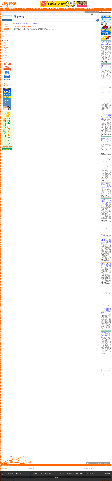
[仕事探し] (37, 8)
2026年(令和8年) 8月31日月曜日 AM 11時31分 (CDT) (102, 14)
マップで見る (5, 34)
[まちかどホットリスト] (25, 8)
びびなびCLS (4, 471)
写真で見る (5, 36)
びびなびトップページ (7, 85)
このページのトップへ (106, 465)
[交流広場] (80, 8)
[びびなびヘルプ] (104, 8)
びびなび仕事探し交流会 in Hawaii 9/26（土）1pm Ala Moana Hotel (26, 23)
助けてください (5, 55)
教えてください (5, 57)
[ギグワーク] (92, 8)
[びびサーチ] (4, 8)
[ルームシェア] (62, 8)
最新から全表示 (5, 24)
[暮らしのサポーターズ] (74, 8)
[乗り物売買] (51, 8)
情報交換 (4, 42)
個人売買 (48, 471)
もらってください (6, 52)
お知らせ (4, 45)
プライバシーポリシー (18, 465)
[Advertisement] (106, 386)
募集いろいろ (5, 50)
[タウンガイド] (18, 8)
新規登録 (7, 20)
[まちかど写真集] (86, 8)
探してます (5, 53)
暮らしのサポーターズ (69, 471)
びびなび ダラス (87, 471)
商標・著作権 (9, 465)
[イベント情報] (32, 8)
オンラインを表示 (6, 26)
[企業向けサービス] (5, 9)
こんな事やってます (6, 48)
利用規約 (4, 465)
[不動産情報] (57, 8)
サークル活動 (5, 47)
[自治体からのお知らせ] (11, 8)
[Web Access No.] (98, 8)
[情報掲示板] (42, 8)
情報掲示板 (7, 16)
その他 (4, 60)
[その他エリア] (12, 9)
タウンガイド (31, 471)
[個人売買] (47, 8)
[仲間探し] (67, 8)
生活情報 (4, 43)
